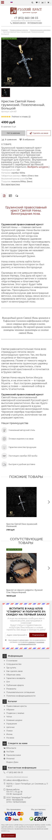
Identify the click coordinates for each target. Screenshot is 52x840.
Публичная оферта (15, 685)
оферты (31, 642)
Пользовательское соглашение (20, 692)
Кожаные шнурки (14, 720)
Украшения (11, 724)
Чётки (9, 717)
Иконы (9, 734)
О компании (11, 661)
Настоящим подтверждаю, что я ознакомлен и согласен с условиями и (27, 642)
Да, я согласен (8, 835)
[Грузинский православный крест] (5, 92)
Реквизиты (11, 689)
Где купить (11, 668)
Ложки (9, 731)
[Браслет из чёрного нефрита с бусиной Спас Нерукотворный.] (26, 568)
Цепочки (10, 727)
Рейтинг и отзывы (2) (21, 117)
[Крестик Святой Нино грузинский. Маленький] (26, 502)
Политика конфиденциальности (20, 696)
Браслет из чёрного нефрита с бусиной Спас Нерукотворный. (24, 591)
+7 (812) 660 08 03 (26, 17)
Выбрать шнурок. (38, 166)
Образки (10, 709)
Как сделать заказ (14, 671)
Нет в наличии (13, 133)
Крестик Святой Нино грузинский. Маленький (21, 525)
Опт (8, 682)
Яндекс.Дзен (12, 762)
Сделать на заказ (40, 133)
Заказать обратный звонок (17, 777)
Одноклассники (13, 755)
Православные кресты (16, 706)
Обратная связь (13, 675)
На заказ (10, 738)
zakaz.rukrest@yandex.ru (17, 780)
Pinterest (10, 758)
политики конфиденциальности (31, 643)
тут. (8, 831)
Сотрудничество (13, 664)
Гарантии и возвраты (15, 678)
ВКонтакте (11, 748)
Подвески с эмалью (15, 713)
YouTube (10, 751)
